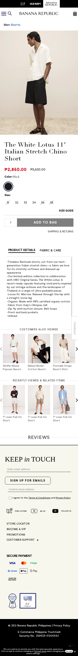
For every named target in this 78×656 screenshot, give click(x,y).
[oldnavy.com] (35, 4)
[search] (9, 14)
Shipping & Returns (60, 231)
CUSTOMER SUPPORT (21, 539)
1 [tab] (33, 133)
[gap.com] (23, 4)
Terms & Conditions (39, 497)
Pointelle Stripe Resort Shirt (62, 367)
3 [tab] (45, 133)
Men (7, 25)
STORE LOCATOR (18, 523)
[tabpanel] (39, 83)
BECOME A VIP (16, 529)
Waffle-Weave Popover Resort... (13, 367)
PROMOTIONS (16, 534)
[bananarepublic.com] (51, 4)
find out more (40, 651)
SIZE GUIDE (66, 210)
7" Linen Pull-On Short (12, 419)
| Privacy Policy (61, 625)
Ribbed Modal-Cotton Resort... (38, 367)
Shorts (15, 25)
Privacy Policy (63, 497)
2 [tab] (39, 133)
